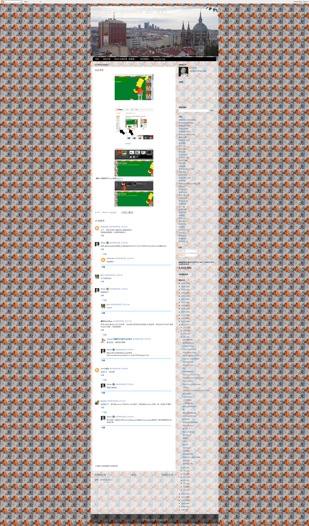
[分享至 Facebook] (129, 212)
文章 (183, 251)
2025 (183, 286)
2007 (183, 510)
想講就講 (182, 131)
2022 (183, 296)
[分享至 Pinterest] (132, 212)
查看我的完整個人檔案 (198, 71)
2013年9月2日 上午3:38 (118, 243)
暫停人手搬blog (188, 432)
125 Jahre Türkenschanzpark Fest (196, 390)
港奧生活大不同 (184, 134)
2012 (183, 494)
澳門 (180, 221)
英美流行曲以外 (184, 169)
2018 (183, 309)
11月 (185, 331)
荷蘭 (180, 172)
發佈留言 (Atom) (106, 480)
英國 (180, 215)
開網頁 (185, 438)
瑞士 (180, 207)
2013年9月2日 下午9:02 (124, 384)
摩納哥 (181, 218)
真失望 (185, 445)
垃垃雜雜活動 (188, 340)
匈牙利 (181, 160)
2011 (183, 497)
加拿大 (181, 192)
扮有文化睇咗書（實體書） (125, 59)
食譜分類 (106, 59)
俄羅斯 (181, 210)
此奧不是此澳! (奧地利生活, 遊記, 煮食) (128, 11)
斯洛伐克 (182, 201)
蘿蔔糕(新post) (188, 343)
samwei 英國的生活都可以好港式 (119, 339)
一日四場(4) (187, 397)
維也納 (181, 239)
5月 (184, 477)
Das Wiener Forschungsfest (193, 378)
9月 (184, 337)
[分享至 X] (127, 212)
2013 (183, 325)
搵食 (180, 152)
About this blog (159, 59)
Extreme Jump (188, 365)
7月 (184, 471)
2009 (183, 503)
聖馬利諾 (182, 241)
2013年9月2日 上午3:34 (118, 227)
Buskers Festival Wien (191, 375)
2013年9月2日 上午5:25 (113, 275)
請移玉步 (186, 460)
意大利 (181, 155)
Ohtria (103, 243)
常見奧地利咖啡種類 (190, 422)
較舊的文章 (167, 475)
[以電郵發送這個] (123, 212)
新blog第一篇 (188, 464)
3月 (184, 483)
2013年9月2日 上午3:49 (124, 258)
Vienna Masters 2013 (191, 356)
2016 (183, 315)
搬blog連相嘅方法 (189, 413)
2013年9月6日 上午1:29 (116, 401)
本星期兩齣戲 (188, 371)
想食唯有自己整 (184, 120)
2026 (183, 283)
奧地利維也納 (184, 123)
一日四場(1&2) (188, 403)
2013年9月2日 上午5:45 (118, 289)
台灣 (180, 233)
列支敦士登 (183, 230)
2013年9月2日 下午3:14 (124, 350)
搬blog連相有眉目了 (190, 406)
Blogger (161, 520)
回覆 (102, 235)
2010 (183, 500)
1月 (184, 490)
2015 (183, 318)
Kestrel (103, 401)
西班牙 (181, 189)
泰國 (180, 181)
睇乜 (180, 149)
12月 (185, 327)
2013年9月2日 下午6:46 (119, 369)
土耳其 (181, 224)
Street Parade (188, 425)
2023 (183, 293)
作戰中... (186, 441)
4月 (184, 480)
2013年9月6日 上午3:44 (124, 417)
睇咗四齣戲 (187, 394)
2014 (183, 321)
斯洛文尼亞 (183, 178)
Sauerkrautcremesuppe (192, 384)
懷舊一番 (182, 195)
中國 (180, 227)
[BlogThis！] (125, 212)
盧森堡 (181, 212)
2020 (183, 302)
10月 (185, 334)
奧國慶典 (182, 126)
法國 (180, 166)
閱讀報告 (182, 140)
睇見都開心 (144, 59)
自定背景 (186, 451)
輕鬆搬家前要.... (189, 454)
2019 (183, 306)
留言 (183, 255)
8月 (184, 468)
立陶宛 (181, 198)
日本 (180, 163)
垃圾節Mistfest (188, 346)
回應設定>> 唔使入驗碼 (191, 457)
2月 (184, 487)
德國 (180, 137)
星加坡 (181, 236)
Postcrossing (188, 381)
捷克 (180, 143)
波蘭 (180, 186)
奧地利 (181, 129)
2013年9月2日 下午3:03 (142, 339)
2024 (183, 290)
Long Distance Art (189, 349)
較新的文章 (100, 475)
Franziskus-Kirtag (189, 352)
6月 (184, 474)
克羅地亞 (182, 157)
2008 (183, 507)
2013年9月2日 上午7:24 (122, 321)
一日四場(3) (187, 400)
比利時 (181, 175)
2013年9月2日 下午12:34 (119, 304)
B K (102, 275)
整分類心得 (187, 435)
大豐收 (185, 387)
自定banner (187, 448)
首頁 (97, 59)
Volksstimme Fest (189, 416)
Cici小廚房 (105, 369)
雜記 (184, 368)
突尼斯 (181, 204)
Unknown (105, 227)
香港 (180, 146)
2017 (183, 312)
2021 (183, 299)
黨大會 (185, 429)
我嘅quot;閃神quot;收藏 (188, 184)
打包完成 (186, 419)
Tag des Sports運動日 (191, 359)
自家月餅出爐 (188, 362)
